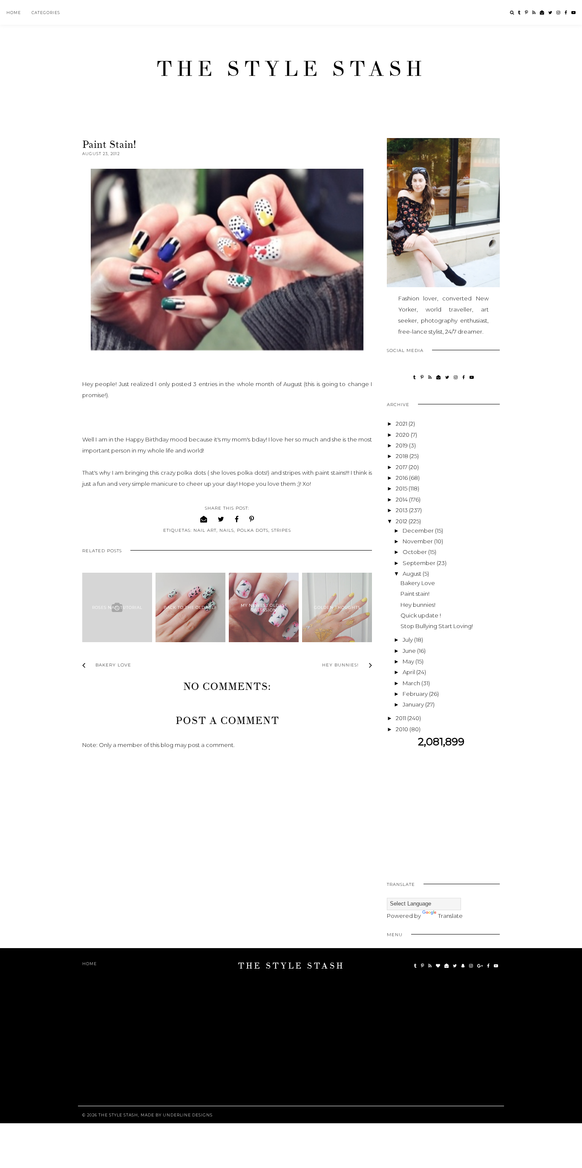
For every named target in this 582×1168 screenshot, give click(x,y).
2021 (402, 423)
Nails (226, 530)
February (416, 693)
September (420, 562)
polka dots (252, 530)
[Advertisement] (458, 808)
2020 (403, 434)
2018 (402, 456)
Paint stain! (414, 593)
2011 (401, 718)
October (415, 551)
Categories (46, 12)
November (418, 541)
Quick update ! (420, 615)
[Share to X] (221, 519)
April (409, 672)
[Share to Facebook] (236, 519)
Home (13, 12)
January (414, 704)
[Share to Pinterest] (252, 519)
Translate (450, 915)
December (419, 530)
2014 (402, 499)
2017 (402, 467)
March (412, 683)
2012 (402, 521)
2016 (402, 477)
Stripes (281, 530)
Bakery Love (417, 583)
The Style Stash (291, 69)
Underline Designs (188, 1115)
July (408, 639)
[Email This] (204, 519)
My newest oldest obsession (264, 607)
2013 (402, 510)
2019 (402, 445)
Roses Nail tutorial (117, 607)
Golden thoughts (337, 607)
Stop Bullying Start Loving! (436, 626)
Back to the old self (190, 607)
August (413, 573)
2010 (402, 729)
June (410, 650)
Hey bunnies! (417, 604)
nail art (204, 530)
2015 (402, 488)
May (409, 661)
